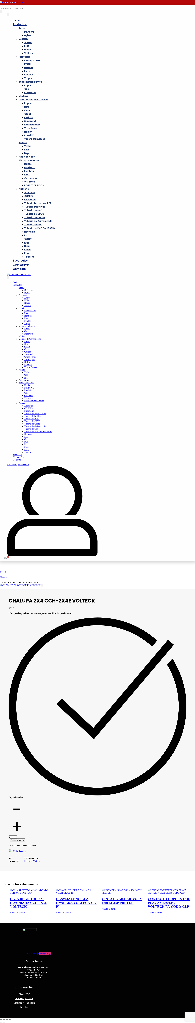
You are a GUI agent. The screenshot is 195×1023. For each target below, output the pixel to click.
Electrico (4, 572)
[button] (42, 585)
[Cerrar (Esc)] (10, 1019)
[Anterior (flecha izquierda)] (1, 1022)
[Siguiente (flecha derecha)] (4, 1022)
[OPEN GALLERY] (20, 585)
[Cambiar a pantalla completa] (4, 1019)
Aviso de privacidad (24, 998)
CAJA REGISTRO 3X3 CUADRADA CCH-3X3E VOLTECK (28, 902)
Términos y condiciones (24, 1003)
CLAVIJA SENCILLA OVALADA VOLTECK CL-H (76, 902)
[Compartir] (7, 1019)
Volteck (3, 577)
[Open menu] (8, 14)
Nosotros (24, 1007)
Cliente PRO (24, 994)
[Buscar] (1, 11)
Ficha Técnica (19, 851)
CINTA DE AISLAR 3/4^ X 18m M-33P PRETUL (122, 901)
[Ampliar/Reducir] (1, 1019)
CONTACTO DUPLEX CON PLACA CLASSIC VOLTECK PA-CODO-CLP (169, 902)
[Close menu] (8, 277)
